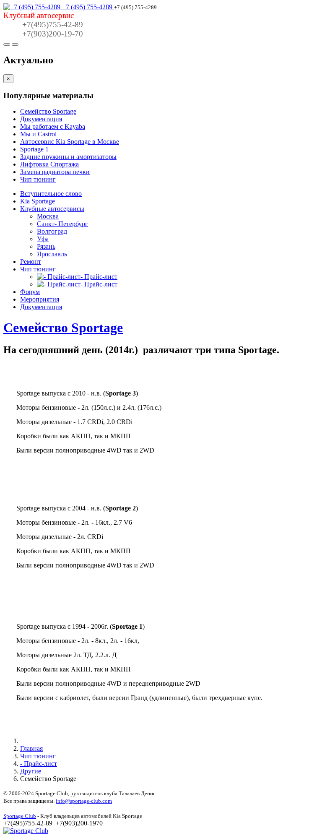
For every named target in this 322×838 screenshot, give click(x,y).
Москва (48, 216)
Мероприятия (39, 299)
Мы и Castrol (38, 134)
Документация (41, 118)
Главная (31, 748)
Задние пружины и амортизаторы (68, 156)
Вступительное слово (51, 193)
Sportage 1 (34, 149)
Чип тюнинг (38, 179)
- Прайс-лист (38, 763)
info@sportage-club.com (84, 801)
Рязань (46, 246)
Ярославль (52, 254)
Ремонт (30, 261)
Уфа (43, 238)
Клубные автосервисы (52, 208)
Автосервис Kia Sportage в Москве (69, 141)
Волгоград (52, 231)
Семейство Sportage (48, 111)
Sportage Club (19, 816)
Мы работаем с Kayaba (52, 126)
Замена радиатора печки (55, 171)
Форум (30, 291)
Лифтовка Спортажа (49, 164)
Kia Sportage (37, 201)
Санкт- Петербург (62, 223)
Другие (30, 771)
